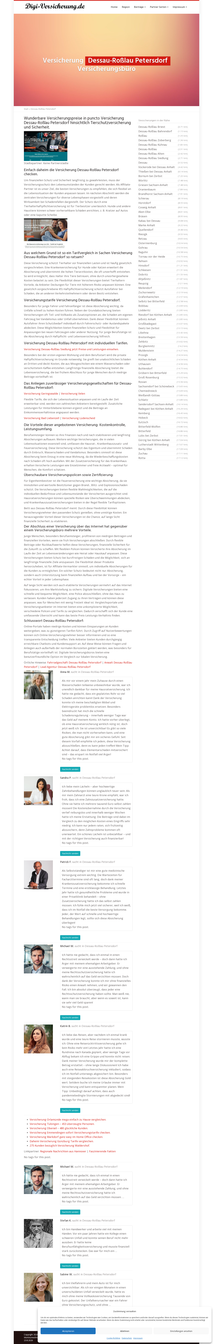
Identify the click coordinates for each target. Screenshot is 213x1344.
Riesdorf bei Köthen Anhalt (163, 314)
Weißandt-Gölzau (163, 395)
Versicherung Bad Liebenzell (41, 418)
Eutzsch (163, 422)
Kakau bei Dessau (163, 220)
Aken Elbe (163, 212)
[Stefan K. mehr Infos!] (38, 1233)
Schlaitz (163, 399)
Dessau (163, 162)
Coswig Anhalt (163, 207)
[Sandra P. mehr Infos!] (38, 790)
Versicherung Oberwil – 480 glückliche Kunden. (59, 1128)
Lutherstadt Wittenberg (163, 444)
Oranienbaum (163, 189)
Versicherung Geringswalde (41, 393)
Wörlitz (163, 180)
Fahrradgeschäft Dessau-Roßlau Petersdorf (74, 662)
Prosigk (163, 355)
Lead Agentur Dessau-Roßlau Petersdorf (65, 667)
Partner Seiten (158, 7)
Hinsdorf (163, 265)
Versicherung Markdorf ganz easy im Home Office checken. (66, 1137)
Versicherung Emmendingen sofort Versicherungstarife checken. (70, 1132)
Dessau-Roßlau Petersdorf (97, 672)
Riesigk (163, 234)
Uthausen (163, 364)
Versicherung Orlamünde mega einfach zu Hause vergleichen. (68, 1119)
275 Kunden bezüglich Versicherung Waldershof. (60, 1145)
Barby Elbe (163, 449)
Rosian (163, 382)
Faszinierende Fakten (102, 1151)
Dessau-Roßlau (163, 149)
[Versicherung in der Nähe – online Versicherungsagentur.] (56, 7)
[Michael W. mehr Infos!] (38, 959)
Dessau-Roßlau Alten (163, 153)
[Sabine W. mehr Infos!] (38, 1287)
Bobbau (163, 305)
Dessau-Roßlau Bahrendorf (163, 131)
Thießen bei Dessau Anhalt (163, 171)
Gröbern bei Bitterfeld (163, 373)
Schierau (163, 198)
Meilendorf (163, 288)
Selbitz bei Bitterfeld (163, 301)
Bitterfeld (163, 431)
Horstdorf (163, 203)
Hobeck (163, 417)
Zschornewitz (163, 292)
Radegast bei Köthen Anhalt (163, 408)
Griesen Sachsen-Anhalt (163, 185)
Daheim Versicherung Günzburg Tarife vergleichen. (62, 1141)
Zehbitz (163, 341)
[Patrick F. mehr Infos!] (38, 874)
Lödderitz (163, 310)
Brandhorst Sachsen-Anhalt (163, 194)
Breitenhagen (163, 337)
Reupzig (163, 283)
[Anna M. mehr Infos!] (38, 684)
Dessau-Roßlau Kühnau (163, 144)
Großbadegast (163, 323)
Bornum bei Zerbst (163, 176)
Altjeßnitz (163, 279)
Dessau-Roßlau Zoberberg (163, 140)
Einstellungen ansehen (181, 1331)
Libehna (163, 332)
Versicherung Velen (73, 393)
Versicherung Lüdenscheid (78, 418)
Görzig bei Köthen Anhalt (163, 440)
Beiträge (139, 7)
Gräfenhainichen (163, 297)
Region (126, 7)
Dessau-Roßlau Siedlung (163, 158)
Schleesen (163, 270)
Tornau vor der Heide (163, 256)
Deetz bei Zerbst (163, 328)
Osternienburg (163, 243)
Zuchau (163, 453)
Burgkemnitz (163, 346)
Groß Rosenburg (163, 377)
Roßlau (163, 135)
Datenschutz (127, 1338)
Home (114, 7)
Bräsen (163, 216)
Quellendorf (163, 229)
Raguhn (163, 252)
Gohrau (163, 247)
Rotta (163, 458)
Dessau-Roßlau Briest (163, 126)
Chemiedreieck (163, 391)
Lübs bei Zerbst (163, 435)
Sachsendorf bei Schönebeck (163, 386)
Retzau (163, 238)
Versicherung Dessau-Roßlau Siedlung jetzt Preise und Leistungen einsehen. (71, 349)
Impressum (138, 1338)
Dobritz (163, 274)
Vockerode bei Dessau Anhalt (163, 167)
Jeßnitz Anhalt (163, 319)
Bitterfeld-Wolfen (163, 426)
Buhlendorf (163, 368)
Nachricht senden (70, 769)
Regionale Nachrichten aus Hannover (63, 1151)
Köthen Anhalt (163, 359)
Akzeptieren (68, 1331)
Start (26, 109)
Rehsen (163, 261)
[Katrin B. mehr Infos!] (38, 1039)
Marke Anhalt (163, 225)
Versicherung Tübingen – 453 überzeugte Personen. (62, 1124)
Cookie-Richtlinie (113, 1338)
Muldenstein (163, 350)
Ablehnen (124, 1331)
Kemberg (163, 413)
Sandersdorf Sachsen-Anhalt (163, 404)
